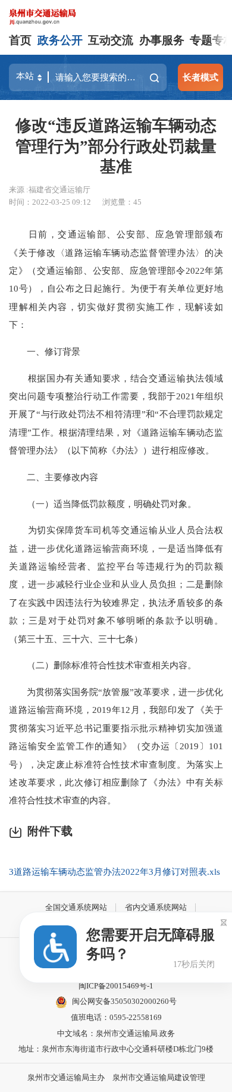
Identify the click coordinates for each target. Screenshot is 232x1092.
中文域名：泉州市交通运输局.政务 (116, 1033)
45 (137, 202)
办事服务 (161, 40)
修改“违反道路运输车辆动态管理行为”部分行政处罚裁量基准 (116, 146)
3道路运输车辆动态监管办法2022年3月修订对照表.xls (114, 871)
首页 (20, 40)
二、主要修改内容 (53, 477)
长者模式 (200, 77)
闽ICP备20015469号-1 (116, 985)
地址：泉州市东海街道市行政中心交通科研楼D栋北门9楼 (116, 1048)
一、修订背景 (44, 351)
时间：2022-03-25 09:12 (50, 202)
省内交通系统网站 (156, 907)
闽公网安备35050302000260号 (124, 1001)
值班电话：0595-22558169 (116, 1017)
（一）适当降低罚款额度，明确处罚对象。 (102, 504)
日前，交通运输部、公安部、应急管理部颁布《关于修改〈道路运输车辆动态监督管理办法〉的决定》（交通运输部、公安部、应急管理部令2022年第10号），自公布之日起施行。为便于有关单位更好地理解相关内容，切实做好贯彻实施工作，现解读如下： (116, 279)
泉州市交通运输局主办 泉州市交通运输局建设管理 (116, 1077)
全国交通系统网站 (76, 907)
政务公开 (60, 40)
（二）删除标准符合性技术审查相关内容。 (102, 665)
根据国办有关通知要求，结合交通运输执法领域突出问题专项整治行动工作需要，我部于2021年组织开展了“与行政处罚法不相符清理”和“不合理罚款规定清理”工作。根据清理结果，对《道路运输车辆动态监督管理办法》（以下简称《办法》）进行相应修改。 (116, 414)
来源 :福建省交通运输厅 (49, 189)
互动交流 (110, 40)
